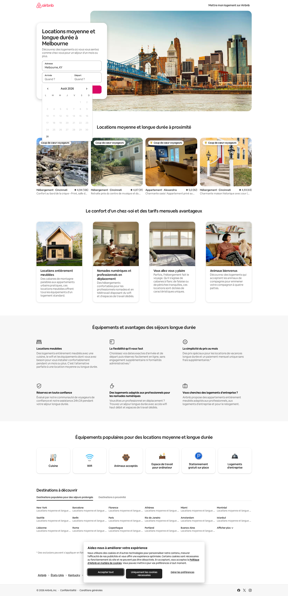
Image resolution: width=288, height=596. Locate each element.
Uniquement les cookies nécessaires (144, 574)
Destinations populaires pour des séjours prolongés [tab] (64, 497)
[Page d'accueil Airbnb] (45, 5)
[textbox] (57, 79)
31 (47, 136)
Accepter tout (106, 572)
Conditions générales (91, 590)
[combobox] (72, 67)
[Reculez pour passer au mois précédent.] (48, 89)
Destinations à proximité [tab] (112, 497)
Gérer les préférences (182, 572)
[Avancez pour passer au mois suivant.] (87, 89)
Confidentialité (68, 590)
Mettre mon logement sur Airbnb (229, 5)
